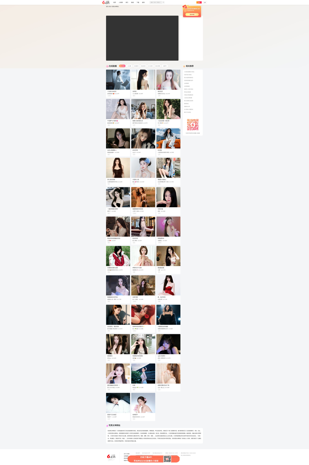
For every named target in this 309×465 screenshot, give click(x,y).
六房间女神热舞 (188, 98)
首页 (114, 2)
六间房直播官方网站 (189, 72)
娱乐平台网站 (187, 112)
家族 (143, 2)
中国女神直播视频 (188, 95)
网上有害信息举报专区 (186, 455)
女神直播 (186, 83)
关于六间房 (126, 453)
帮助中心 (126, 460)
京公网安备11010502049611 (171, 455)
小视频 (121, 2)
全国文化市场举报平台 (157, 457)
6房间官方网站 (188, 74)
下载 (138, 2)
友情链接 (126, 456)
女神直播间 (187, 86)
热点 (110, 6)
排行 (127, 2)
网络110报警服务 (139, 457)
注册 (205, 2)
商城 (132, 2)
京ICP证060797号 (146, 453)
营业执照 (138, 453)
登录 (199, 2)
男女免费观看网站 (188, 77)
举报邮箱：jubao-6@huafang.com (172, 457)
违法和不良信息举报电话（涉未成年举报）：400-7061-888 (148, 459)
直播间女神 (187, 106)
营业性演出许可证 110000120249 (188, 453)
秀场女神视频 (187, 92)
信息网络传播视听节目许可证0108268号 (144, 455)
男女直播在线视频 (188, 100)
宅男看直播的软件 (188, 80)
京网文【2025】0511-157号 (171, 453)
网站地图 (126, 458)
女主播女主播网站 (188, 109)
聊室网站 (186, 103)
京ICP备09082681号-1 (158, 453)
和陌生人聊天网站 (188, 89)
